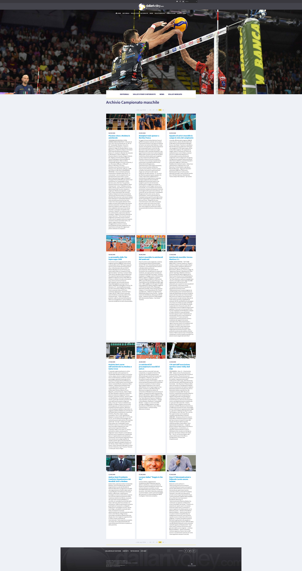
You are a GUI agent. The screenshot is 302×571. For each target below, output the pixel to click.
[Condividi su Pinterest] (194, 551)
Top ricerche (134, 551)
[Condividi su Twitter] (190, 551)
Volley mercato (160, 13)
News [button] (151, 13)
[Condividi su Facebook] (186, 551)
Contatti (126, 551)
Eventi (179, 13)
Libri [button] (184, 13)
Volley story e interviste (139, 13)
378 (157, 110)
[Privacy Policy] (109, 566)
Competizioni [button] (171, 13)
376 (150, 110)
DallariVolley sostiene (113, 551)
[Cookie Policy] (116, 566)
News (162, 94)
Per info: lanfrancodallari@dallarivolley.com (115, 565)
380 (163, 110)
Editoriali (126, 13)
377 (153, 110)
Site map (143, 551)
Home (119, 13)
